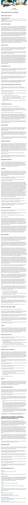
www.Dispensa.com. (4, 19)
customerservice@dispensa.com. (13, 243)
